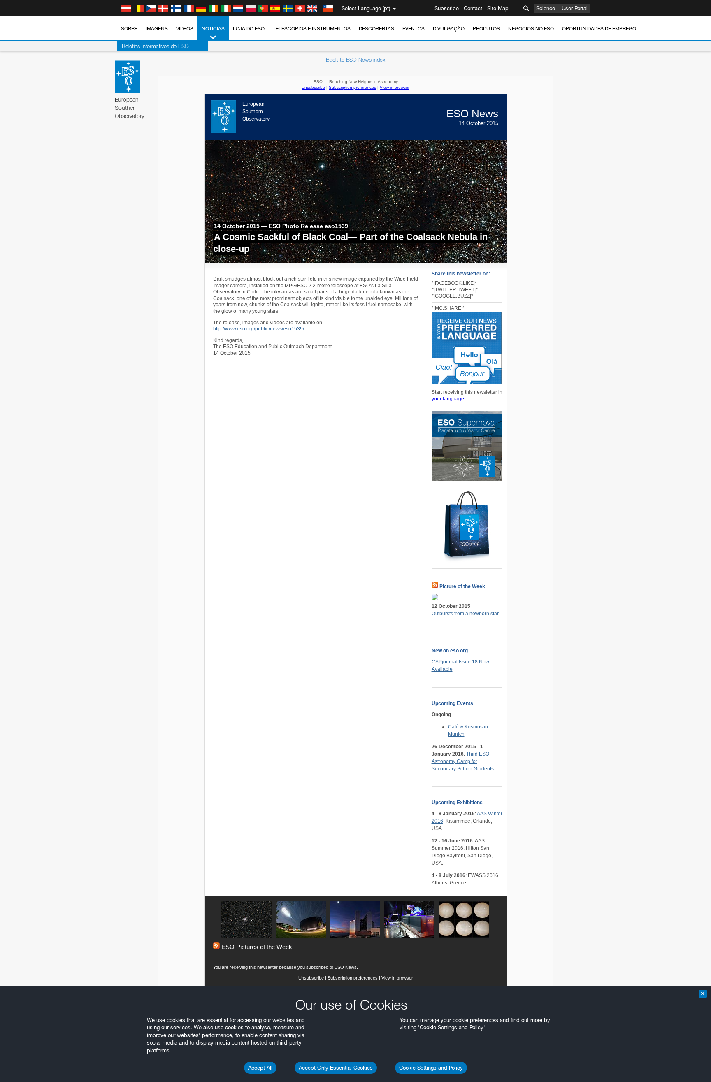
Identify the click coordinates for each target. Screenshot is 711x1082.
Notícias (213, 29)
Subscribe (446, 8)
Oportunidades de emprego (599, 29)
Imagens (157, 29)
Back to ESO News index (355, 59)
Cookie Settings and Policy (431, 1067)
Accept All (260, 1067)
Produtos (486, 29)
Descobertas (376, 29)
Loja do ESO (249, 29)
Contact (473, 8)
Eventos (413, 29)
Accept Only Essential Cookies (336, 1067)
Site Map (498, 8)
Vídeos (184, 29)
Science (545, 8)
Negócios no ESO (531, 29)
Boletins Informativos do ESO (155, 46)
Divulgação (449, 29)
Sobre (129, 29)
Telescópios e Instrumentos (312, 29)
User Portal (575, 8)
